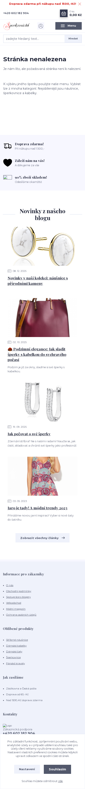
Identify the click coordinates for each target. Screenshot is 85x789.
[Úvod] (16, 26)
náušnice (71, 88)
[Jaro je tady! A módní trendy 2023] (42, 476)
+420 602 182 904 (16, 13)
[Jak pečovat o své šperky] (42, 402)
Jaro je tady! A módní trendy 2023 (37, 507)
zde (60, 781)
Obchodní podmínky (18, 591)
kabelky (31, 93)
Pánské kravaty (15, 663)
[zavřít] (79, 4)
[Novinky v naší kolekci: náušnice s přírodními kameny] (42, 246)
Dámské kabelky (16, 645)
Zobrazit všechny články (39, 538)
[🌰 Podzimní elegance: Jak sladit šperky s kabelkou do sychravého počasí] (42, 317)
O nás (9, 585)
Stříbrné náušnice (17, 639)
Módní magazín (16, 608)
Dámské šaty (14, 651)
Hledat (73, 38)
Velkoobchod (13, 602)
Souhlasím (57, 769)
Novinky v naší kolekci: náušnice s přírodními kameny (38, 280)
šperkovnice (12, 93)
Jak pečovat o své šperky (29, 433)
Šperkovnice (13, 657)
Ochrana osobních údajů (21, 614)
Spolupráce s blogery (18, 597)
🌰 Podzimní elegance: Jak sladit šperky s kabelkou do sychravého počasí (37, 354)
